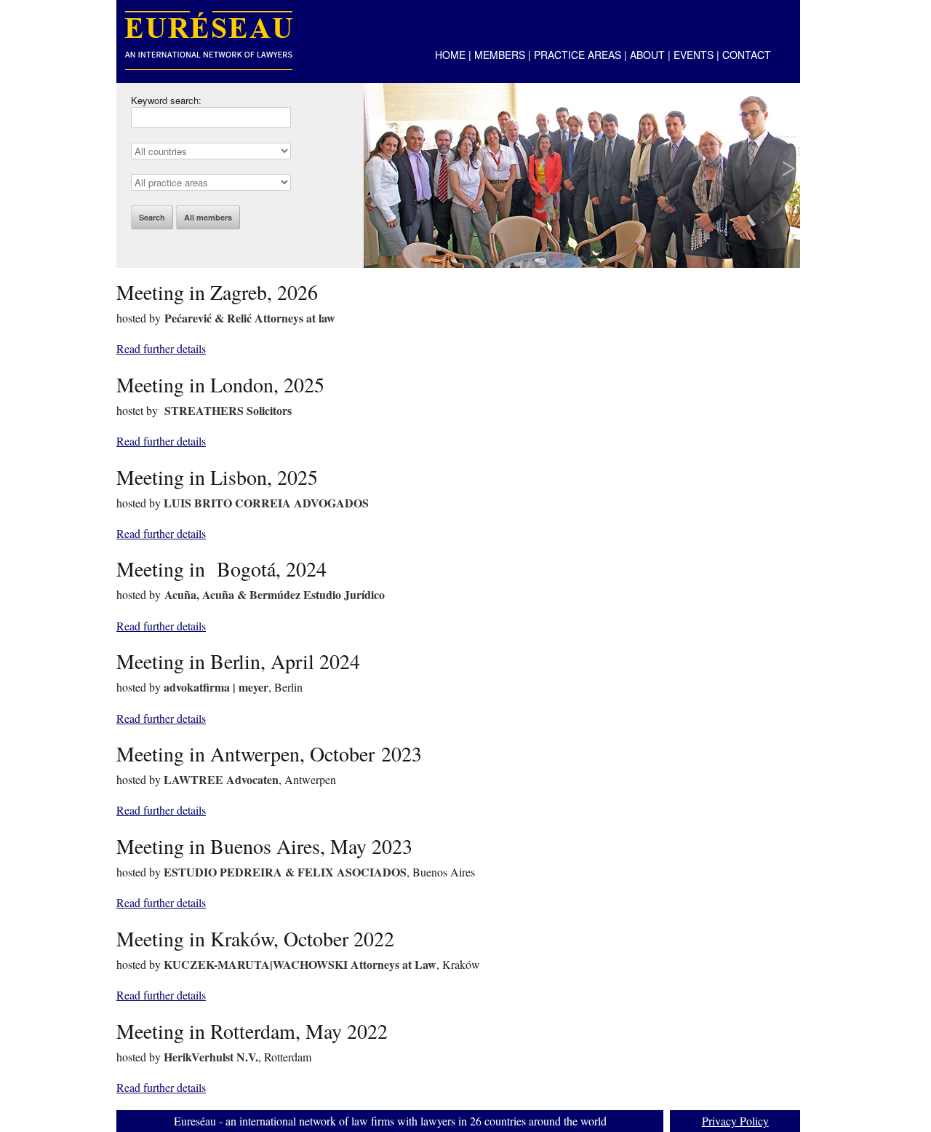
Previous (377, 168)
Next (786, 168)
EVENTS (694, 54)
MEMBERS (499, 54)
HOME (450, 54)
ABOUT (647, 54)
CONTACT (746, 54)
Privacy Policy (735, 1120)
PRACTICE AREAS (577, 54)
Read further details (161, 348)
